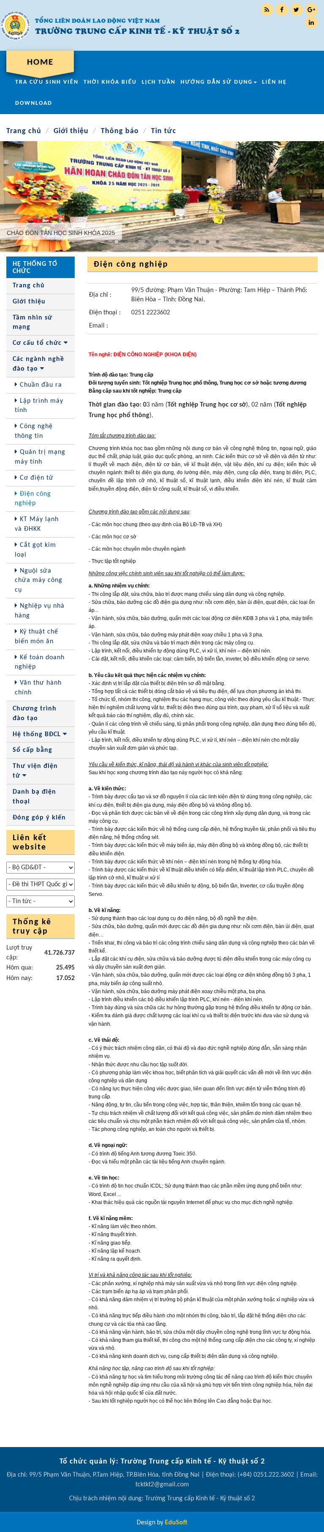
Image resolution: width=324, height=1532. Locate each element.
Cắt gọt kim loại (35, 550)
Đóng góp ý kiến (39, 817)
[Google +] (311, 9)
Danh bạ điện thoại (34, 797)
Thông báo (120, 131)
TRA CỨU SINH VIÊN (46, 82)
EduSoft (176, 1522)
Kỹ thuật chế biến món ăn (36, 636)
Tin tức (163, 131)
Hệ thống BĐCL (38, 734)
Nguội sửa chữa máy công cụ (38, 581)
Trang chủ (23, 131)
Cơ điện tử (36, 478)
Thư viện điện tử (35, 771)
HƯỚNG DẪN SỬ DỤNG (217, 82)
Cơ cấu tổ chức (38, 343)
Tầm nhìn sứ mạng (32, 322)
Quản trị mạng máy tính (40, 457)
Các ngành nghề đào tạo (38, 364)
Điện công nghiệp (33, 499)
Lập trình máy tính (39, 406)
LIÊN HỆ (274, 82)
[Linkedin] (311, 22)
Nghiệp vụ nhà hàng (40, 611)
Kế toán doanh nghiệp (40, 662)
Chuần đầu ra (40, 385)
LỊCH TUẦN (159, 82)
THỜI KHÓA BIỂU (110, 82)
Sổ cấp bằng (32, 750)
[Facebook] (281, 9)
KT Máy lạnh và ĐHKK (37, 524)
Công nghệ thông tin (34, 431)
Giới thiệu (71, 131)
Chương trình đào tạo (35, 713)
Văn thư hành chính (38, 688)
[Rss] (267, 9)
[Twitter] (296, 9)
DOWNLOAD (33, 103)
